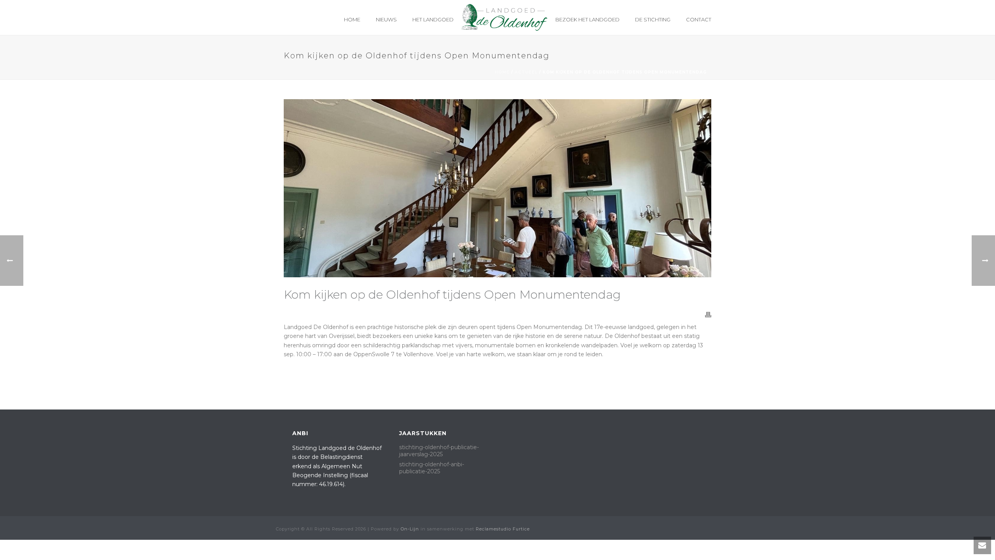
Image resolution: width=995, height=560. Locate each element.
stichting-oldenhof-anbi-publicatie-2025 (431, 468)
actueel (526, 72)
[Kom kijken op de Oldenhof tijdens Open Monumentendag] (497, 188)
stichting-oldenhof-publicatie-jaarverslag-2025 (439, 451)
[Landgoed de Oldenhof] (504, 17)
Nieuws (386, 19)
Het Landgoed (433, 19)
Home (352, 19)
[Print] (708, 314)
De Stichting (652, 19)
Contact (698, 19)
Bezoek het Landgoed (587, 19)
